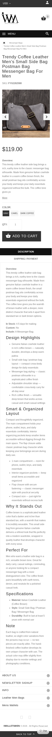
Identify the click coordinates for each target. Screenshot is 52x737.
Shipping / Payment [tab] (26, 259)
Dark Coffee (27, 213)
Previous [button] (5, 117)
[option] (26, 114)
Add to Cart (24, 236)
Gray (6, 213)
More (4, 198)
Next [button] (46, 117)
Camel (14, 213)
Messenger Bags (16, 43)
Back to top (24, 734)
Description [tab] (26, 251)
